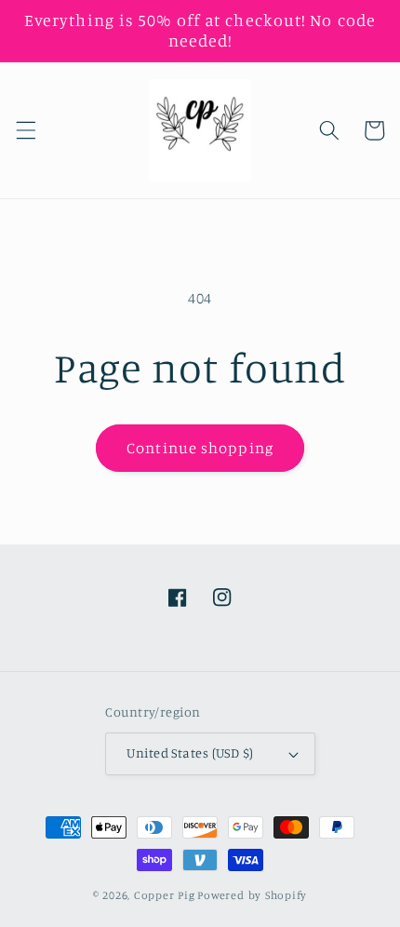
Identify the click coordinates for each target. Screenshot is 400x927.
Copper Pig (164, 895)
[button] (25, 130)
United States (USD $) (190, 752)
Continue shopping (200, 447)
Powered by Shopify (252, 895)
